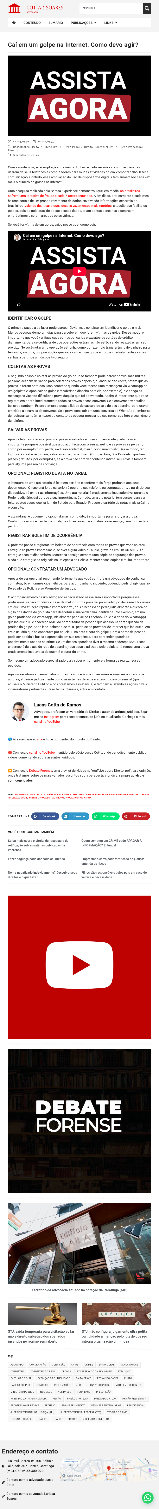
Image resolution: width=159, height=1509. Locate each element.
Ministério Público (22, 1392)
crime (75, 1364)
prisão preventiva (134, 1398)
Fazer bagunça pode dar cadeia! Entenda (36, 859)
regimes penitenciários (106, 1405)
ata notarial (22, 794)
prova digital (47, 798)
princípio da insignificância (28, 1398)
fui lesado (13, 798)
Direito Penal (71, 147)
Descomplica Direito (26, 147)
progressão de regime (24, 1405)
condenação (37, 1364)
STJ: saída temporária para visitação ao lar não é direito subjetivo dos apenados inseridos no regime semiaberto (41, 1336)
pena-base (83, 1392)
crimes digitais (117, 794)
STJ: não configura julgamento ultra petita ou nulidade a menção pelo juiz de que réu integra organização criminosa (114, 1336)
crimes (89, 1364)
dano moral (106, 1364)
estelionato (134, 794)
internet (33, 798)
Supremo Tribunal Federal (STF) (80, 1412)
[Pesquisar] (147, 8)
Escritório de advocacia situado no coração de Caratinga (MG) (79, 1290)
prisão (57, 1398)
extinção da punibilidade (54, 1378)
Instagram (51, 717)
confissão (58, 1364)
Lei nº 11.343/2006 (98, 1385)
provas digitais (74, 798)
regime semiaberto (73, 1405)
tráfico (42, 1419)
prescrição (103, 1392)
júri (78, 1385)
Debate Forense (40, 770)
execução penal (21, 1378)
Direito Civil (51, 147)
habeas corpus (20, 1385)
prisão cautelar (77, 1398)
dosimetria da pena (42, 1371)
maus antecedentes (129, 1385)
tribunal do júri (20, 1419)
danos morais (129, 1364)
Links (108, 23)
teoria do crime (117, 1412)
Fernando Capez (107, 1378)
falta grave (83, 1378)
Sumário (55, 23)
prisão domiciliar (105, 1398)
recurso (50, 1405)
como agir (78, 794)
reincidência (135, 1405)
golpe (24, 798)
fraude (146, 794)
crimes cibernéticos (96, 794)
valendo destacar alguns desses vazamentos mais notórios (68, 206)
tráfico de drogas (65, 1419)
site (39, 739)
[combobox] (111, 8)
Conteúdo (32, 23)
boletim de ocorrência (43, 794)
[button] (148, 1498)
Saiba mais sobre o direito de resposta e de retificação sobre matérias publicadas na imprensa (38, 845)
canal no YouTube (47, 722)
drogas (66, 1371)
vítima (87, 798)
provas (60, 798)
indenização (62, 1385)
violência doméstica (96, 1419)
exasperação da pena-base (94, 1371)
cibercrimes (64, 794)
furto (128, 1378)
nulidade (46, 1392)
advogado (16, 1364)
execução (124, 1371)
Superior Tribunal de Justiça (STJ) (32, 1412)
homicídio (42, 1385)
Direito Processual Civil (99, 147)
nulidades (64, 1392)
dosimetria (17, 1371)
